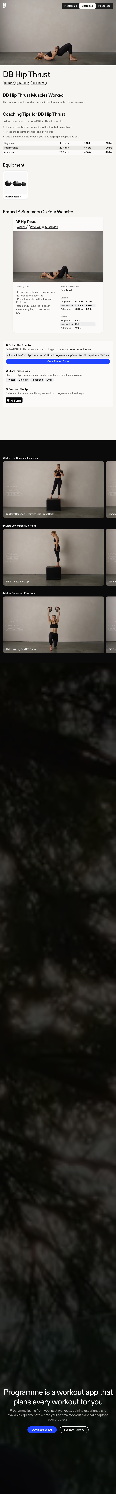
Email (49, 379)
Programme (70, 6)
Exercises (87, 6)
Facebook (37, 379)
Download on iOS (42, 1429)
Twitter (11, 379)
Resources (104, 6)
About (15, 5)
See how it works (74, 1429)
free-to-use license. (80, 349)
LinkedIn (23, 379)
